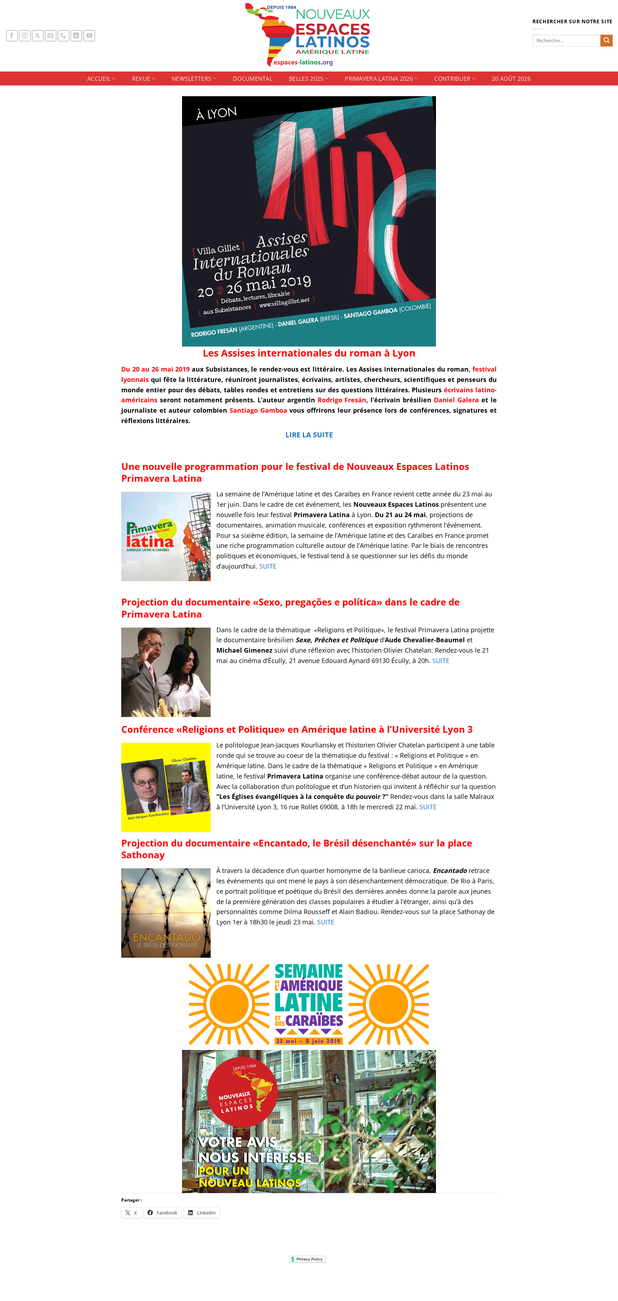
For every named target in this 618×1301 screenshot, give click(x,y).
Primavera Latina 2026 (379, 79)
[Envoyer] (606, 41)
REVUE (141, 79)
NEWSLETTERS (192, 79)
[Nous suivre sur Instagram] (25, 36)
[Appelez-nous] (63, 36)
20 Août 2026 (511, 79)
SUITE (267, 566)
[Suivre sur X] (38, 36)
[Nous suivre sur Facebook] (12, 36)
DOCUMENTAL (253, 79)
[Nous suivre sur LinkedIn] (76, 36)
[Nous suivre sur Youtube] (89, 36)
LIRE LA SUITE (309, 435)
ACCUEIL (99, 79)
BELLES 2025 (306, 79)
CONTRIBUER (452, 79)
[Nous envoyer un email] (51, 36)
